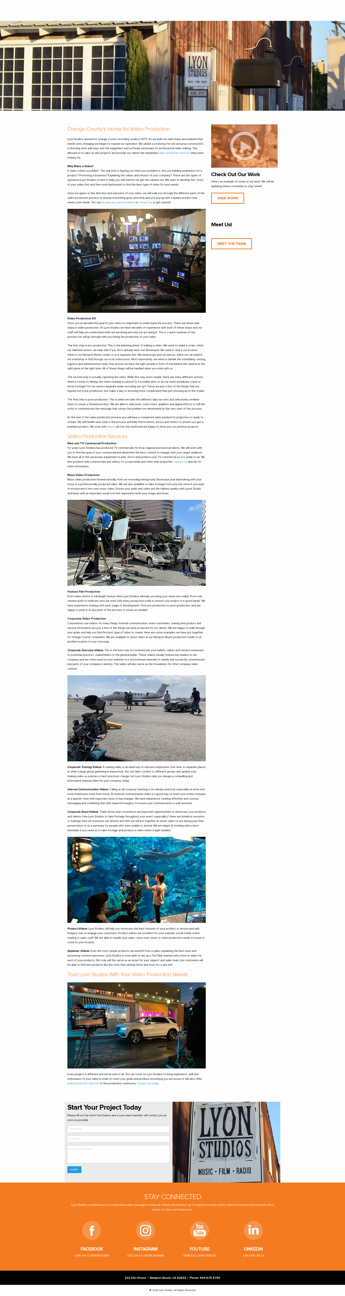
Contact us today (147, 1083)
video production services (174, 153)
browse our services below (118, 202)
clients (111, 426)
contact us (145, 202)
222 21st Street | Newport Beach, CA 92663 (156, 1277)
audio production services (83, 1083)
